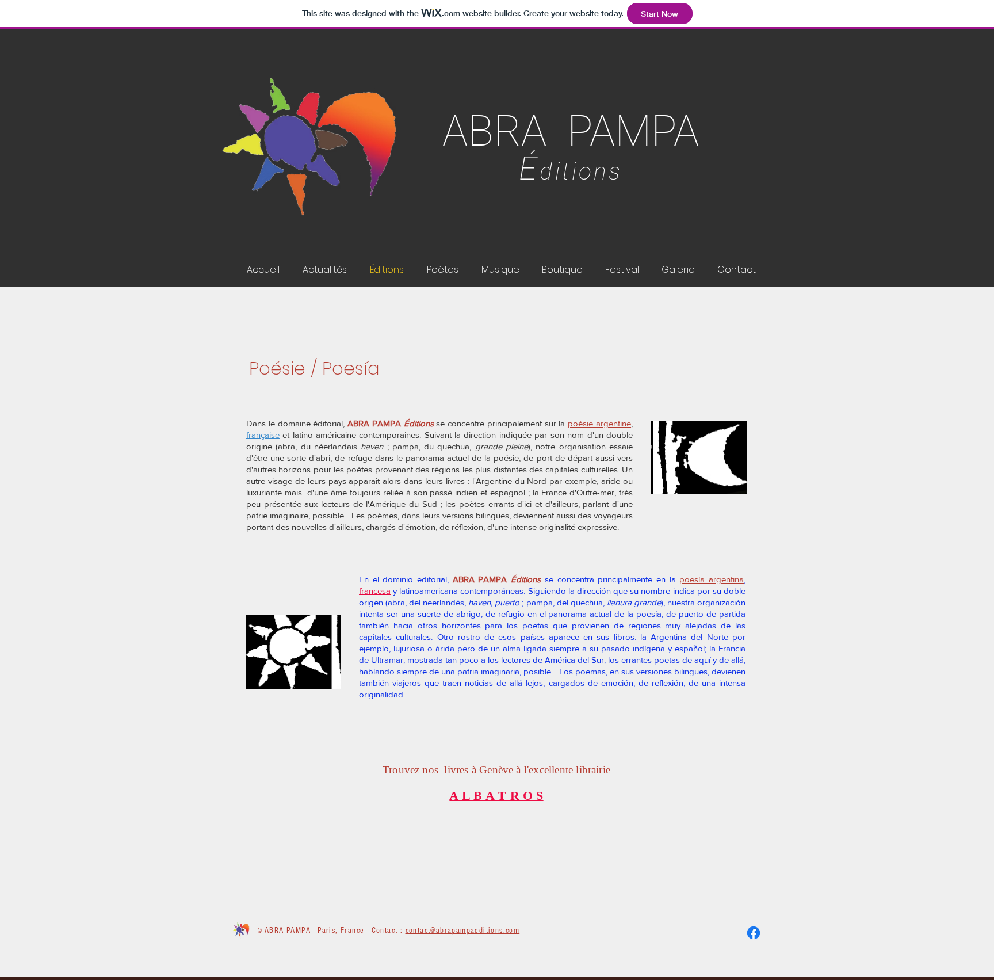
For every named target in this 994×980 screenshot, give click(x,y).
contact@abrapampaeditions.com (463, 930)
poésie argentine (599, 423)
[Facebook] (753, 932)
